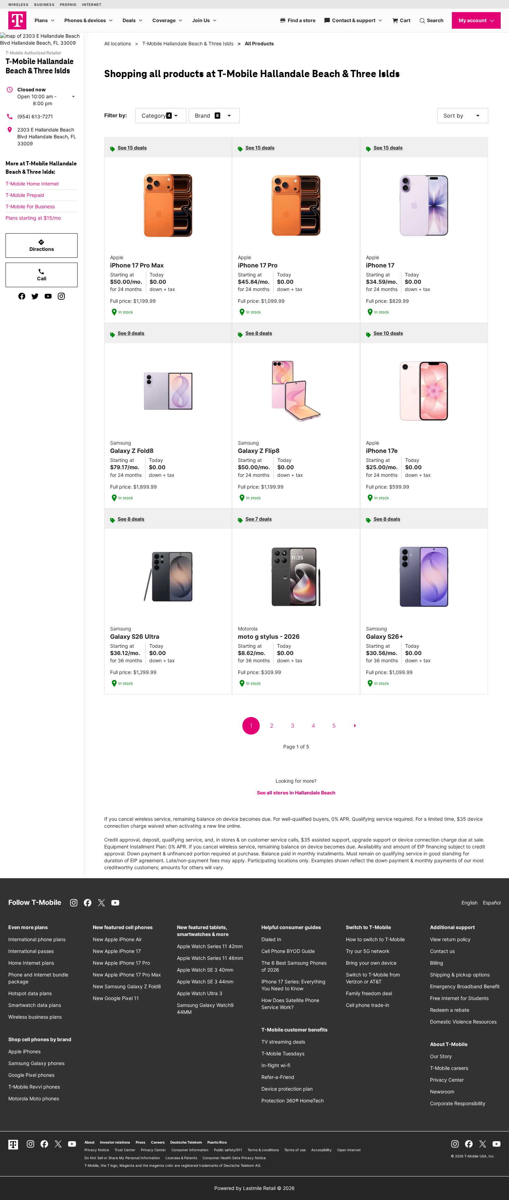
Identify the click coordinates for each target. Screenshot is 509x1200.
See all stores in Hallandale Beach (296, 793)
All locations (117, 43)
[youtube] (48, 296)
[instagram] (61, 296)
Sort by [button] (463, 115)
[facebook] (22, 296)
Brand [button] (202, 115)
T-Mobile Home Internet (32, 184)
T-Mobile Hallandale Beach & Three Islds (187, 43)
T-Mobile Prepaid (25, 195)
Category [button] (154, 115)
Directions (41, 245)
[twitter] (35, 296)
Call (41, 274)
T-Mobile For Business (30, 206)
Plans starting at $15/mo (33, 218)
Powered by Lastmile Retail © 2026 (254, 1188)
